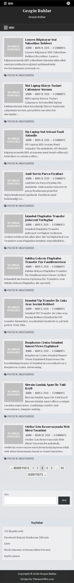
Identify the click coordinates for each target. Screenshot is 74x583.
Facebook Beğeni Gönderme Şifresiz (26, 537)
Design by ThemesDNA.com (37, 579)
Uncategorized (26, 75)
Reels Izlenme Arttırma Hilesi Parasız (27, 549)
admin (28, 48)
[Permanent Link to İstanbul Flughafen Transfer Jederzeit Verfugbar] (13, 224)
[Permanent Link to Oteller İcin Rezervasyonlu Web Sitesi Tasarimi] (13, 434)
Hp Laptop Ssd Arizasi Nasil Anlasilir (44, 133)
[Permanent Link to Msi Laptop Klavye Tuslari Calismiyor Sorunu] (13, 93)
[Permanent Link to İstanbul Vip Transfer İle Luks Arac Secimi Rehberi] (13, 308)
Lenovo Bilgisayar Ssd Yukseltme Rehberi (41, 41)
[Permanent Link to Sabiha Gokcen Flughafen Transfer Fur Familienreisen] (13, 266)
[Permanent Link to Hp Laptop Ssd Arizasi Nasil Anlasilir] (13, 139)
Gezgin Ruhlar (37, 10)
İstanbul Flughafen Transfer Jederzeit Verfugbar (45, 218)
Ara (6, 494)
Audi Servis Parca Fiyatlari (44, 174)
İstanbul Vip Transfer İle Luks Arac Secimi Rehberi (46, 302)
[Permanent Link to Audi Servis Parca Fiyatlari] (13, 181)
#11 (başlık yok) (13, 531)
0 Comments (59, 48)
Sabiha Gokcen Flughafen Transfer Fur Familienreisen (45, 260)
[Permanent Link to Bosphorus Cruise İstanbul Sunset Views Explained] (13, 350)
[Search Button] (68, 3)
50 (62, 468)
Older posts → (37, 474)
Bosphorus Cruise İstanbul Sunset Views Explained (44, 344)
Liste (7, 543)
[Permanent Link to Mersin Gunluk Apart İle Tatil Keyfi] (13, 392)
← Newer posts (19, 468)
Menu (10, 3)
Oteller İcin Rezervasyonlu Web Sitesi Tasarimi (47, 428)
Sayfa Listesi (12, 556)
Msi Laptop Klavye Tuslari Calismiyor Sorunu (43, 87)
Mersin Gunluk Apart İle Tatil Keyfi (45, 386)
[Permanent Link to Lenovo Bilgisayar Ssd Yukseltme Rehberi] (13, 47)
